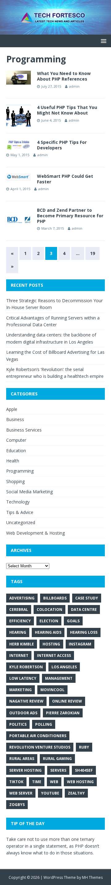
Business (15, 419)
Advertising (22, 598)
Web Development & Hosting (35, 533)
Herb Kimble (21, 644)
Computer (16, 440)
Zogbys (17, 804)
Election (48, 621)
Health (12, 461)
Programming (20, 471)
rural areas (21, 758)
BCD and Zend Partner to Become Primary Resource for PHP (70, 215)
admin (74, 86)
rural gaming (57, 758)
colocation (49, 609)
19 (92, 253)
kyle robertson (26, 667)
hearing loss (83, 632)
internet (18, 655)
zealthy (76, 793)
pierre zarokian (63, 713)
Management (58, 678)
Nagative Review (26, 701)
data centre (84, 609)
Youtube (50, 793)
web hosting (80, 781)
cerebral (18, 609)
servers (58, 770)
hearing (17, 632)
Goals (73, 621)
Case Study (86, 598)
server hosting (25, 770)
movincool (52, 689)
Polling (43, 724)
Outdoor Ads (23, 713)
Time (36, 781)
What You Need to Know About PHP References (64, 76)
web (54, 781)
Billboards (55, 598)
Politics (18, 724)
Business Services (24, 430)
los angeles (64, 667)
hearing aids (48, 632)
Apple (11, 409)
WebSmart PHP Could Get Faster (65, 179)
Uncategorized (20, 522)
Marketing (20, 689)
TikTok (16, 781)
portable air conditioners (37, 735)
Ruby (84, 747)
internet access (54, 655)
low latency (22, 678)
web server (20, 793)
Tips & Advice (19, 512)
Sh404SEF (84, 770)
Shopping (15, 481)
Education (16, 450)
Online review (67, 701)
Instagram (80, 644)
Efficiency (20, 621)
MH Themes (92, 877)
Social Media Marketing (29, 492)
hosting (51, 644)
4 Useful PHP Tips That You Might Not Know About (67, 110)
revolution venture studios (39, 747)
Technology (18, 502)
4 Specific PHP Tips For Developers (62, 145)
